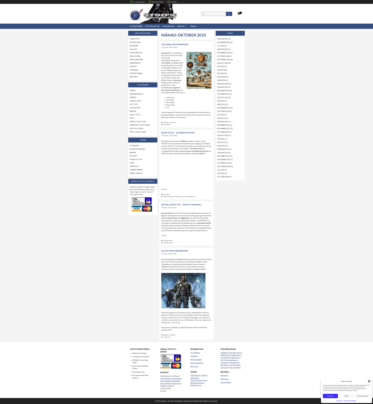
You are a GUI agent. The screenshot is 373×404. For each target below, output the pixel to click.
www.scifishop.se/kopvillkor (170, 381)
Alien (132, 163)
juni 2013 (221, 101)
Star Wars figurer (235, 353)
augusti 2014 (223, 63)
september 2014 (224, 60)
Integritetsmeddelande (350, 400)
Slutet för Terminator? (174, 251)
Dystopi (165, 240)
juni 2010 (221, 173)
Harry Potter (136, 159)
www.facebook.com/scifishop (171, 379)
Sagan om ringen (137, 149)
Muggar (133, 49)
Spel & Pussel (135, 56)
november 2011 (223, 128)
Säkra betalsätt (196, 360)
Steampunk (172, 122)
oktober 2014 (223, 56)
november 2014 (223, 53)
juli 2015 (220, 46)
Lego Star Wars (235, 368)
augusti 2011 (223, 135)
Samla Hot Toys (196, 385)
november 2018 (223, 42)
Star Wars (134, 146)
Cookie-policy (339, 400)
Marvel (133, 111)
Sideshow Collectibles (140, 125)
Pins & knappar (136, 60)
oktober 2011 (223, 132)
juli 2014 (220, 66)
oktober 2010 (223, 163)
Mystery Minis (136, 73)
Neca (132, 118)
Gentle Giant (136, 101)
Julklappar (224, 353)
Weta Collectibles (138, 132)
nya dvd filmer (177, 196)
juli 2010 (220, 170)
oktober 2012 (223, 111)
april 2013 (221, 104)
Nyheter (165, 122)
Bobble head (224, 355)
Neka (346, 396)
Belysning (134, 46)
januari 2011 (222, 153)
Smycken (133, 77)
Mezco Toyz (135, 115)
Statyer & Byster (152, 26)
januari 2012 (222, 122)
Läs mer (164, 189)
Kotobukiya (135, 108)
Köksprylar (135, 42)
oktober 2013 (223, 94)
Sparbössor (135, 63)
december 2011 (223, 125)
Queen (170, 242)
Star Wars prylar (226, 365)
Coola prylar (225, 363)
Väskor (133, 66)
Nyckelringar (136, 53)
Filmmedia (224, 375)
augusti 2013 (223, 97)
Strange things (225, 382)
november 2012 (223, 108)
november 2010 (223, 160)
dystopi (170, 196)
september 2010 (224, 166)
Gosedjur (134, 70)
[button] (369, 381)
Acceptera (330, 396)
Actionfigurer (136, 26)
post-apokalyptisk (187, 196)
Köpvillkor (194, 356)
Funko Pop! (135, 39)
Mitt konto (194, 366)
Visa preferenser (362, 396)
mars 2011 (221, 146)
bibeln (165, 196)
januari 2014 (222, 87)
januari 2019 (222, 39)
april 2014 (221, 77)
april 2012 (221, 118)
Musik (171, 240)
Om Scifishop (195, 353)
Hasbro (133, 97)
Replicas (180, 26)
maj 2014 (221, 73)
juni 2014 (221, 70)
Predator (134, 166)
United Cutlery (136, 128)
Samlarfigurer (236, 355)
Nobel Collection (138, 122)
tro (195, 196)
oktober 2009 (223, 177)
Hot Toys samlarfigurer (229, 360)
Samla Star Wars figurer (199, 380)
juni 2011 (221, 139)
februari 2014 (223, 84)
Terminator (166, 337)
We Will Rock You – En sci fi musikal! (181, 204)
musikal (165, 242)
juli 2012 (220, 115)
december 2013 (223, 91)
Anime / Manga (136, 173)
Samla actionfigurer (197, 383)
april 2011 (221, 142)
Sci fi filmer (166, 194)
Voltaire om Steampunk (174, 44)
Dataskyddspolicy (196, 363)
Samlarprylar (168, 26)
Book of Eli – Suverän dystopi (178, 132)
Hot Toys (134, 104)
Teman (193, 26)
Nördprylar (236, 358)
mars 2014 (221, 80)
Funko (133, 90)
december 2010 (223, 156)
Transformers (136, 170)
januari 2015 (222, 49)
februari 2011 (223, 149)
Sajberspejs (224, 379)
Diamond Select (137, 94)
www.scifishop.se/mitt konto (170, 383)
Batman (133, 156)
